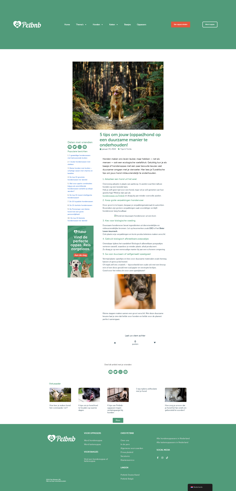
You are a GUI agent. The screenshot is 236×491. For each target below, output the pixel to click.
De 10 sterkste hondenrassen (80, 205)
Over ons (125, 440)
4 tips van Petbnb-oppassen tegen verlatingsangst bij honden (115, 409)
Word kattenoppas (92, 444)
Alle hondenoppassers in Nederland (173, 439)
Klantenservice (127, 460)
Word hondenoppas (93, 440)
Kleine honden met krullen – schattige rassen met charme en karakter (80, 170)
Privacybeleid (127, 452)
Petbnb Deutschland (130, 475)
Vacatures (125, 456)
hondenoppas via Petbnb (113, 196)
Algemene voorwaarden (132, 448)
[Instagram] (162, 458)
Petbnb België (127, 479)
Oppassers (141, 24)
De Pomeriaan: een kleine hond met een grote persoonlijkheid (78, 211)
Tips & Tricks (126, 149)
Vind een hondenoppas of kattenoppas (96, 460)
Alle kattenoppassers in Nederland (172, 442)
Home (67, 24)
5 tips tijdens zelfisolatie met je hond (146, 390)
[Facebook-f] (158, 458)
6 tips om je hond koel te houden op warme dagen (88, 407)
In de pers (125, 444)
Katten (112, 24)
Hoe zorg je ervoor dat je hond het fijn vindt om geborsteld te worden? (175, 407)
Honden (96, 24)
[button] (70, 147)
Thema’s (79, 24)
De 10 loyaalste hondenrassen (81, 201)
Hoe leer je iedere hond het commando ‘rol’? (60, 406)
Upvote (115, 342)
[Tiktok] (167, 458)
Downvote (155, 342)
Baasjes (127, 24)
